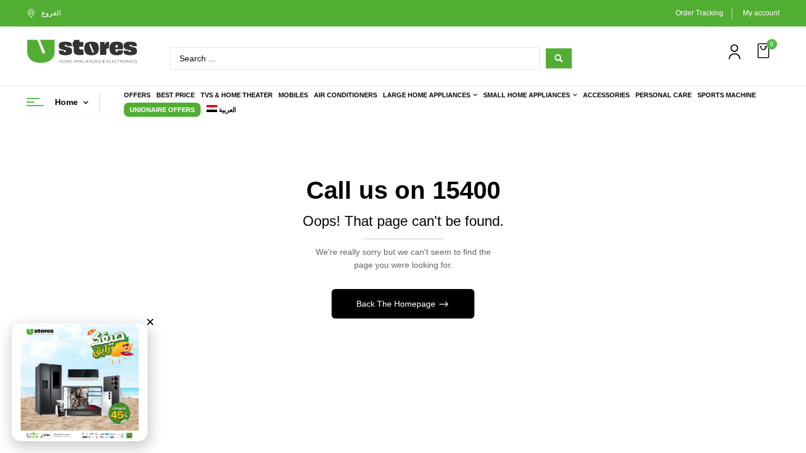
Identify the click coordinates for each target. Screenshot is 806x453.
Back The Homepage (397, 303)
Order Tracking (699, 13)
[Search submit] (559, 58)
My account (761, 13)
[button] (765, 51)
